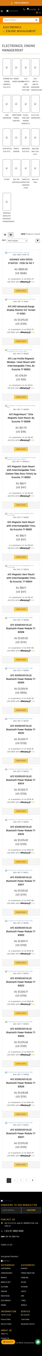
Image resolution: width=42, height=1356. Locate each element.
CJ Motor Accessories (25, 1343)
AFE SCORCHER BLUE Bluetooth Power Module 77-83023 (21, 982)
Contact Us (5, 1338)
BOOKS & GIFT (6, 1282)
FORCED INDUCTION (28, 1273)
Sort (3, 240)
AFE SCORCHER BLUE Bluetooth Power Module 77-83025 (21, 1032)
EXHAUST (24, 1268)
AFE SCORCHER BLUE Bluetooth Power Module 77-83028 (21, 1083)
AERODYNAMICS (6, 1273)
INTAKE (23, 1282)
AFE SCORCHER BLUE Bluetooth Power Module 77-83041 (21, 1133)
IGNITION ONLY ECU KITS (35, 151)
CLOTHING (4, 1287)
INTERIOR (24, 1287)
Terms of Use (6, 1315)
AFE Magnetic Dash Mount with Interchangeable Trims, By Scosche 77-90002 (21, 526)
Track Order (25, 1319)
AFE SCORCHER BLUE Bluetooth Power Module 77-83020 (21, 931)
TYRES (23, 1300)
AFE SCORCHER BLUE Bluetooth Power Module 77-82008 (21, 628)
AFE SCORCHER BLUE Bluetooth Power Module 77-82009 (21, 679)
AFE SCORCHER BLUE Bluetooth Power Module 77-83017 (21, 881)
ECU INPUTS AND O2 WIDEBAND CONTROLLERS (36, 84)
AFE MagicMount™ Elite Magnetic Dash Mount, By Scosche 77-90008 (21, 418)
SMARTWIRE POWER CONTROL (17, 118)
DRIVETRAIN (5, 1296)
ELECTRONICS (12, 27)
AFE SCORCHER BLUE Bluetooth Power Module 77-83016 (21, 830)
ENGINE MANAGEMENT (21, 31)
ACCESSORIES (6, 1268)
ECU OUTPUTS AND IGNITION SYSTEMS (25, 84)
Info (33, 282)
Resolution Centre (28, 1324)
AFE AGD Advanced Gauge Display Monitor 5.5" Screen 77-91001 (21, 310)
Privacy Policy (6, 1319)
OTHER (6, 179)
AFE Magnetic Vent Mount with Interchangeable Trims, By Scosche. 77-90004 (21, 578)
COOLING (4, 1291)
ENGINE (3, 1305)
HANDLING (24, 1277)
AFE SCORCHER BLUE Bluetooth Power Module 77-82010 (21, 729)
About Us (4, 1334)
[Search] (36, 20)
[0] (39, 12)
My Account (25, 1315)
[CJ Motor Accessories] (12, 11)
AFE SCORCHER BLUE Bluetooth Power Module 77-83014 (21, 780)
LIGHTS (23, 1291)
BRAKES (4, 1277)
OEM (22, 1296)
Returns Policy (6, 1324)
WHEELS (24, 1305)
